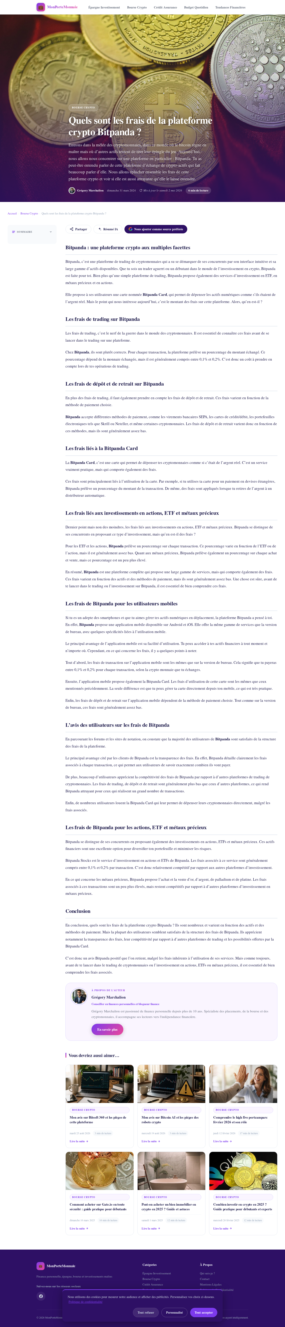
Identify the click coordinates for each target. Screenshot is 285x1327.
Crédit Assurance (165, 7)
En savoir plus (107, 1029)
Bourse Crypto (137, 7)
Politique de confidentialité (85, 1302)
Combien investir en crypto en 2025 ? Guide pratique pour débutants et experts (242, 1206)
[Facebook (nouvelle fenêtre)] (41, 1296)
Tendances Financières (230, 7)
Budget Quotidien (196, 7)
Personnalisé (174, 1312)
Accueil (12, 213)
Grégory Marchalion (90, 190)
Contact (205, 1279)
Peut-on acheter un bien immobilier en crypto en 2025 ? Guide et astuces (169, 1206)
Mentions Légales (211, 1284)
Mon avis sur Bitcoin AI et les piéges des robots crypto (170, 1119)
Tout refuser (146, 1312)
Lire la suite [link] (77, 1141)
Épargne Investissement (104, 7)
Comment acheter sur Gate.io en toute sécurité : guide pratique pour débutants (98, 1206)
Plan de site (207, 1295)
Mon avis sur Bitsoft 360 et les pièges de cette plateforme (98, 1119)
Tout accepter (204, 1312)
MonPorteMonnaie (55, 1317)
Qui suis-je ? (207, 1273)
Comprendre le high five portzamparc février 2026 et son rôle (240, 1119)
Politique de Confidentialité (217, 1290)
